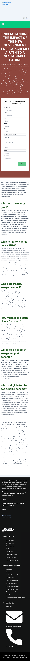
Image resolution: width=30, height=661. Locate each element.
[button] (7, 24)
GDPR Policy (18, 655)
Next (22, 164)
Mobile (5, 129)
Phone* (6, 124)
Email (5, 118)
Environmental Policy (9, 655)
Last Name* (7, 113)
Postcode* (6, 156)
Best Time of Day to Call (10, 134)
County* (6, 150)
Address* (6, 145)
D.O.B (5, 140)
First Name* (7, 107)
